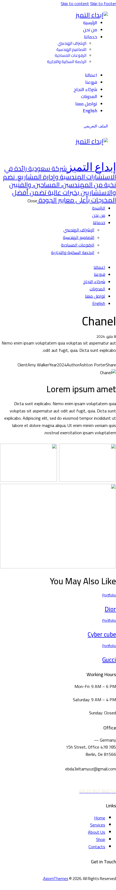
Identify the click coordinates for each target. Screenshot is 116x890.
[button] (83, 150)
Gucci (109, 659)
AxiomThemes (55, 878)
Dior (110, 609)
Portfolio (109, 595)
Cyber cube (102, 634)
